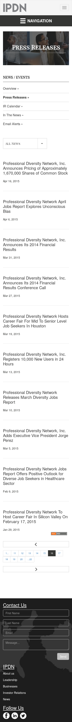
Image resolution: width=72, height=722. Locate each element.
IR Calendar (11, 106)
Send (63, 656)
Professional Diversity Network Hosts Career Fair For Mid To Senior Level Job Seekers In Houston (35, 321)
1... (7, 553)
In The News (12, 115)
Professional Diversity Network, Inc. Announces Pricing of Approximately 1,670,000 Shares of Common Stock (35, 168)
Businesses (10, 686)
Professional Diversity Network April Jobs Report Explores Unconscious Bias (34, 206)
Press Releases (15, 97)
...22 (30, 559)
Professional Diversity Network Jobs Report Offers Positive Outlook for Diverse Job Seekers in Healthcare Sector (35, 476)
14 (37, 553)
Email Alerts (11, 123)
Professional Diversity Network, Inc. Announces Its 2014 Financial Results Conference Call (34, 282)
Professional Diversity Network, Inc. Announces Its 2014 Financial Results (34, 244)
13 (29, 553)
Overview (9, 88)
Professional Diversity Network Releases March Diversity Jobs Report (30, 397)
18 (6, 559)
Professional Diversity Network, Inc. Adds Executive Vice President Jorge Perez (35, 435)
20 (21, 559)
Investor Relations (14, 693)
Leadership (10, 680)
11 (15, 553)
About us (8, 673)
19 (14, 559)
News (6, 699)
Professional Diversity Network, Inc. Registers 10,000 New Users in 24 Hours (34, 359)
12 (22, 553)
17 (59, 553)
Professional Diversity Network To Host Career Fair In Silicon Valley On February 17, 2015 (35, 516)
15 (44, 553)
